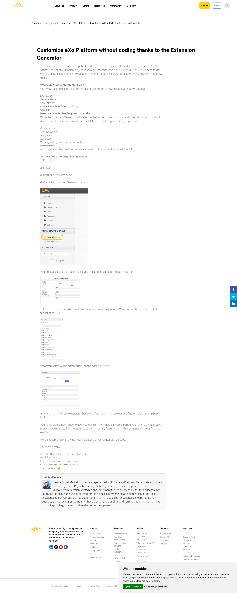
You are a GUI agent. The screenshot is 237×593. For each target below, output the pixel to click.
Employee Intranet (190, 559)
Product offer (165, 533)
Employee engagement (141, 548)
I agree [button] (127, 586)
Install (46, 167)
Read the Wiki (47, 457)
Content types (47, 103)
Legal (79, 586)
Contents (45, 109)
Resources (99, 5)
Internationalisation (98, 537)
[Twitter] (56, 547)
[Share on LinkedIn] (233, 303)
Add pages (46, 135)
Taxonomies (47, 145)
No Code (94, 543)
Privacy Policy (95, 586)
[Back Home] (18, 6)
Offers (86, 5)
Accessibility (112, 586)
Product (73, 5)
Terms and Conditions (61, 586)
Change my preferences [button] (155, 586)
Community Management (119, 556)
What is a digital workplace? (143, 535)
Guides (139, 528)
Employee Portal (120, 533)
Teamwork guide (143, 556)
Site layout (46, 96)
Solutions (59, 5)
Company (131, 5)
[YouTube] (61, 547)
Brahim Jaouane (52, 477)
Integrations (95, 550)
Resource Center (190, 537)
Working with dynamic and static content (62, 142)
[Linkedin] (51, 547)
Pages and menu (49, 99)
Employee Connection (192, 556)
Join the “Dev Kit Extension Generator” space (64, 454)
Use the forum (48, 461)
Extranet (117, 561)
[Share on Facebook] (233, 289)
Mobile (93, 540)
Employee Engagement (118, 550)
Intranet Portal (189, 540)
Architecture (95, 547)
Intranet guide (142, 539)
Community (116, 5)
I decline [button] (137, 586)
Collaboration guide (144, 552)
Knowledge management (119, 538)
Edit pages (46, 138)
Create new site (48, 128)
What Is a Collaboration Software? (188, 546)
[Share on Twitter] (233, 296)
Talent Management (191, 552)
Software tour (96, 533)
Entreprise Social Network (120, 544)
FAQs (185, 533)
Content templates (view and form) (59, 106)
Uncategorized (50, 23)
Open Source (95, 557)
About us (163, 543)
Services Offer (165, 537)
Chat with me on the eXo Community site (62, 464)
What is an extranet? (145, 543)
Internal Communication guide (145, 560)
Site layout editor (49, 131)
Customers (164, 540)
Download (49, 160)
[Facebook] (66, 547)
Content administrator (116, 149)
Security (93, 554)
